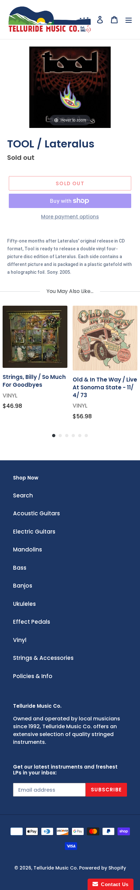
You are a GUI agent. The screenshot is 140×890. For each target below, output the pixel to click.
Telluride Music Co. (56, 868)
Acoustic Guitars (36, 513)
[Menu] (128, 19)
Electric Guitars (34, 531)
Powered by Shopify (102, 868)
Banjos (22, 586)
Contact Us (113, 884)
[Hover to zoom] (70, 86)
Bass (19, 568)
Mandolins (27, 549)
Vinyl (19, 640)
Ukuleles (24, 604)
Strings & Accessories (43, 658)
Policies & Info (32, 676)
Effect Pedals (31, 622)
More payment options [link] (70, 216)
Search (23, 495)
